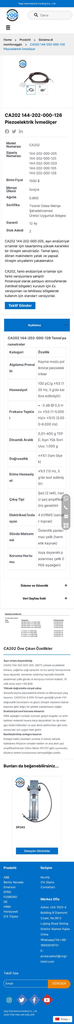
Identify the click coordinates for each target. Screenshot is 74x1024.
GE (6, 902)
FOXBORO (10, 897)
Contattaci (48, 887)
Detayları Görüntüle (37, 851)
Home (8, 39)
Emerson (9, 887)
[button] (20, 305)
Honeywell (11, 911)
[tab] (37, 325)
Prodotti (25, 39)
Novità (45, 877)
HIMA (7, 906)
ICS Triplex (11, 916)
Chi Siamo (47, 882)
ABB (6, 877)
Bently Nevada (13, 882)
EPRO (7, 892)
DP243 (20, 827)
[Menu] (8, 27)
